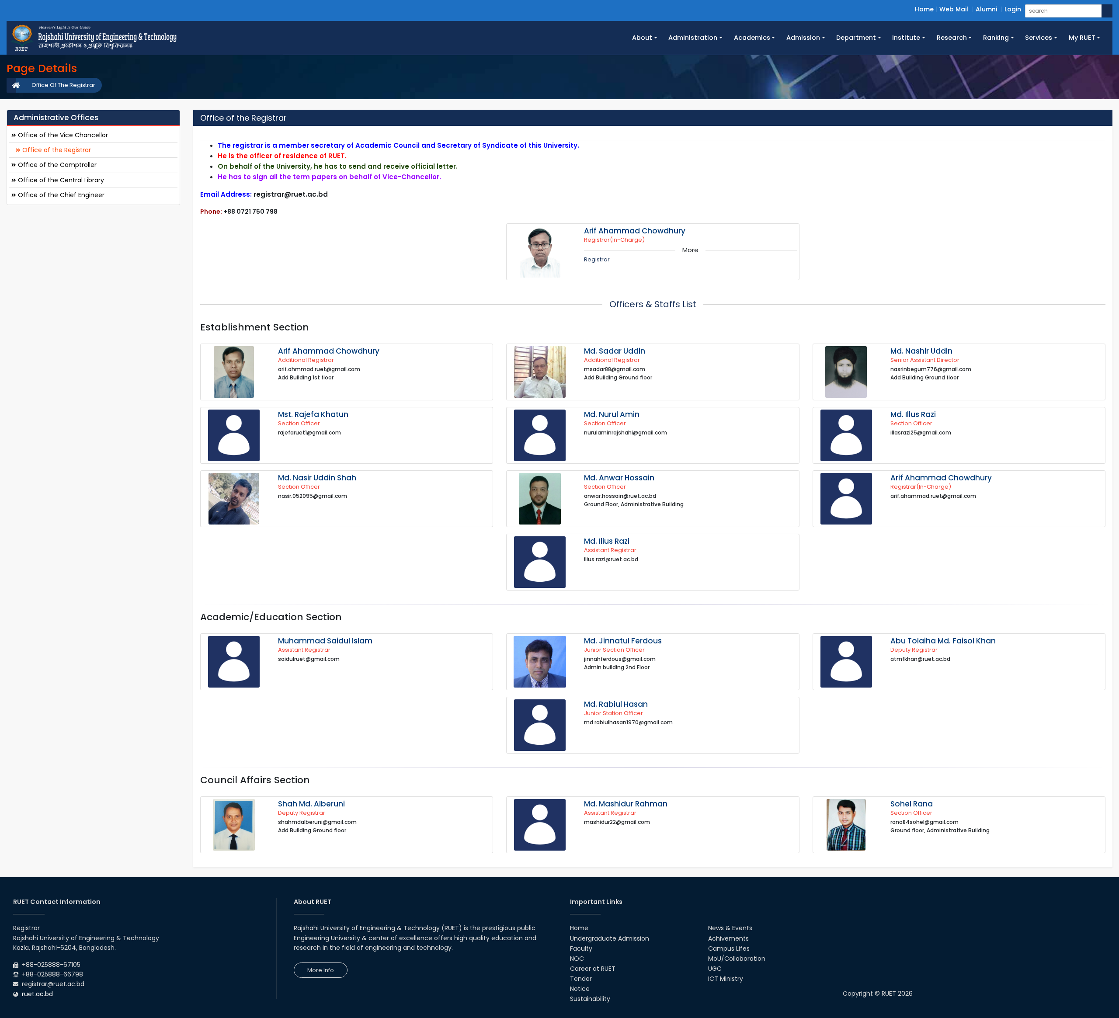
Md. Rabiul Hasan (616, 704)
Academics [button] (752, 37)
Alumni (986, 9)
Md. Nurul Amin (611, 414)
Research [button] (952, 37)
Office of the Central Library (60, 179)
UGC (715, 968)
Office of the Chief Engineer (60, 194)
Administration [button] (692, 37)
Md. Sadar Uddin (614, 351)
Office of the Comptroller (56, 164)
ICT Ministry (725, 978)
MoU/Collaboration (736, 958)
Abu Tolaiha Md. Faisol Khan (943, 641)
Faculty (581, 948)
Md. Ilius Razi (606, 541)
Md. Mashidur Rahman (625, 804)
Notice (580, 988)
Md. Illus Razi (913, 414)
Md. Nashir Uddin (921, 351)
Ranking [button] (996, 37)
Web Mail (953, 9)
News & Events (730, 928)
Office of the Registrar (56, 150)
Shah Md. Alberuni (311, 804)
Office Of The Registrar (63, 85)
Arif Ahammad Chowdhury (634, 231)
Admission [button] (803, 37)
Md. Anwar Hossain (619, 478)
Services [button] (1038, 37)
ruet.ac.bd (37, 994)
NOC (577, 958)
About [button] (642, 37)
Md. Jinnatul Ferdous (623, 641)
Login (1012, 9)
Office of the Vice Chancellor (62, 135)
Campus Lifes (729, 948)
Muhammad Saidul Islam (325, 641)
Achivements (728, 938)
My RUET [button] (1082, 37)
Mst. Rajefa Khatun (313, 414)
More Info (320, 970)
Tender (581, 978)
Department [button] (856, 37)
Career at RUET (592, 968)
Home (924, 9)
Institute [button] (906, 37)
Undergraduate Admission (609, 938)
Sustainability (590, 998)
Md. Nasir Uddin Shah (317, 478)
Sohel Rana (911, 804)
